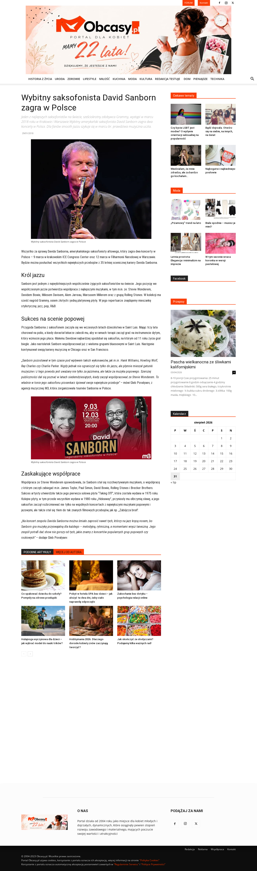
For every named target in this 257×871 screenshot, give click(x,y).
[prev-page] (23, 653)
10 (175, 453)
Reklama (203, 849)
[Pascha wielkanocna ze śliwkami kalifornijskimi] (203, 333)
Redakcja (190, 849)
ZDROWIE (73, 79)
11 (185, 453)
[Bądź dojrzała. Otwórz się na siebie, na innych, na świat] (220, 114)
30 (230, 469)
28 (212, 469)
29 (221, 469)
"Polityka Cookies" (149, 860)
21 (212, 461)
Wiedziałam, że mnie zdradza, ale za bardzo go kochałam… (184, 172)
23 (230, 461)
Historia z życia (40, 79)
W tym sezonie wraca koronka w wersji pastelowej (218, 260)
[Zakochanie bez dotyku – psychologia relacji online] (139, 575)
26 (195, 469)
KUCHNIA (119, 79)
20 (203, 461)
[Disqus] (91, 720)
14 (212, 453)
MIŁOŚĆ (104, 79)
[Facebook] (219, 3)
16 (230, 453)
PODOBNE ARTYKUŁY (37, 552)
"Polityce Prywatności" (153, 864)
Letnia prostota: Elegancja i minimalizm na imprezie (186, 260)
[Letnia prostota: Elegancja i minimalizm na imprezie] (186, 243)
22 (221, 461)
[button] (252, 79)
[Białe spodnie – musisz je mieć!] (220, 209)
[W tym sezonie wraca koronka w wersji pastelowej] (220, 243)
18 (185, 461)
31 (175, 476)
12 (195, 453)
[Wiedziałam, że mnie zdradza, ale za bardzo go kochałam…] (186, 155)
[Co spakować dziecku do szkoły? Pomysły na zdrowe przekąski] (43, 575)
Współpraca (217, 849)
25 (185, 469)
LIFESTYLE (89, 79)
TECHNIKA (217, 79)
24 (175, 469)
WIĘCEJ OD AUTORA (69, 552)
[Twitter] (233, 3)
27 (203, 469)
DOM (187, 79)
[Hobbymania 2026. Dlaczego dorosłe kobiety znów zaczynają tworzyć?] (91, 621)
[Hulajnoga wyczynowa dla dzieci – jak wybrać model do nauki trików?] (43, 621)
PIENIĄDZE (200, 79)
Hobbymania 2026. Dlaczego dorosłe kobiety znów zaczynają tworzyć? (88, 643)
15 (221, 453)
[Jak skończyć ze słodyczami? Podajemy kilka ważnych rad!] (139, 621)
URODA (60, 79)
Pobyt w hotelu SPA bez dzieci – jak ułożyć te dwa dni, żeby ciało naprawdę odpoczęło (90, 597)
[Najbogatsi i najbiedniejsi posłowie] (220, 155)
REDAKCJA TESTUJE (167, 79)
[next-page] (30, 653)
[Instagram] (226, 3)
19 (195, 461)
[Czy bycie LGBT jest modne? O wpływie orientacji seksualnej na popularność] (186, 114)
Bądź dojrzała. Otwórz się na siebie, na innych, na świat (219, 131)
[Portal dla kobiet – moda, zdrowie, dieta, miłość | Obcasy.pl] (128, 40)
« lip (173, 482)
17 (175, 461)
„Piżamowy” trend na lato (186, 222)
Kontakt (231, 849)
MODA (132, 79)
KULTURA (146, 79)
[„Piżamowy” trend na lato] (186, 209)
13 (203, 453)
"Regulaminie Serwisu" (126, 864)
